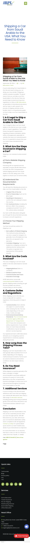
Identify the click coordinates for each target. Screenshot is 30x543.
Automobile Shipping (7, 506)
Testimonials (5, 471)
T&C (2, 479)
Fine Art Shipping (6, 502)
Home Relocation (6, 498)
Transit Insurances (6, 500)
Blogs (2, 473)
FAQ (2, 477)
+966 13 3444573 (8, 526)
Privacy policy (5, 475)
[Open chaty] (26, 526)
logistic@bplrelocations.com (11, 528)
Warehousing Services (7, 504)
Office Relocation (6, 508)
